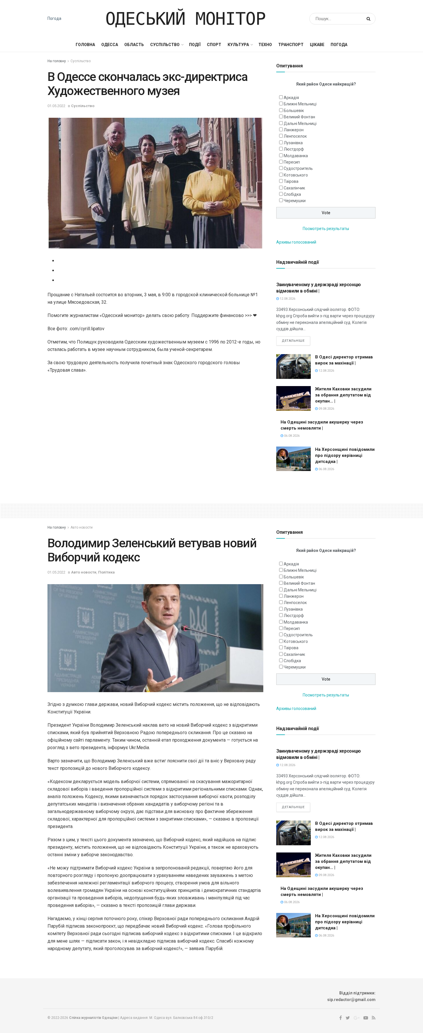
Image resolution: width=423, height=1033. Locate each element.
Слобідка (292, 194)
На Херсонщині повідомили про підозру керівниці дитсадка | (345, 455)
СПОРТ (214, 44)
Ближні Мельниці (300, 104)
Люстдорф (294, 149)
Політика (106, 572)
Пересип (292, 162)
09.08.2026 (326, 409)
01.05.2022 (56, 106)
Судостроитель (298, 168)
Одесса (109, 44)
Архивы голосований (296, 242)
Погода (54, 18)
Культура (238, 44)
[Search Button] (370, 18)
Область (134, 44)
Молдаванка (296, 155)
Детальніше (293, 341)
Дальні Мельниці (300, 123)
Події (195, 44)
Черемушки (295, 200)
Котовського (296, 175)
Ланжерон (294, 130)
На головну (56, 61)
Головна (85, 44)
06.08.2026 (291, 436)
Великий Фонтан (299, 117)
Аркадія (291, 97)
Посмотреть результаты (326, 228)
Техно (265, 44)
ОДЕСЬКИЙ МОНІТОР (185, 18)
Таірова (291, 181)
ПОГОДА (339, 44)
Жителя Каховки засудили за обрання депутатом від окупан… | (343, 395)
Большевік (294, 110)
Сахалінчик (294, 188)
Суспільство (165, 44)
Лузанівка (293, 142)
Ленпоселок (295, 136)
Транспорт (291, 44)
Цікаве (317, 44)
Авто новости (81, 527)
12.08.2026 (287, 299)
